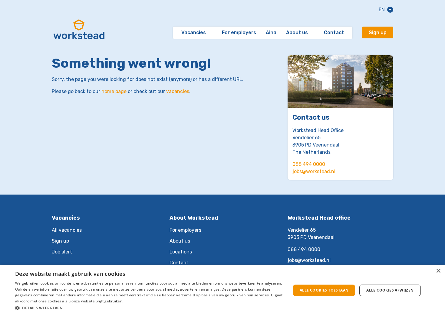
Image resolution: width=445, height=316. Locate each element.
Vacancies (193, 32)
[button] (149, 307)
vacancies (177, 91)
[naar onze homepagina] (79, 32)
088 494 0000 (308, 164)
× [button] (438, 271)
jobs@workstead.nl (313, 171)
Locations (181, 252)
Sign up (378, 32)
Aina (271, 32)
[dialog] (222, 290)
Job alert (62, 252)
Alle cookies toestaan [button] (324, 290)
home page (114, 91)
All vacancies (67, 230)
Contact (334, 32)
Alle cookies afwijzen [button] (390, 290)
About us (297, 32)
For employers (239, 32)
